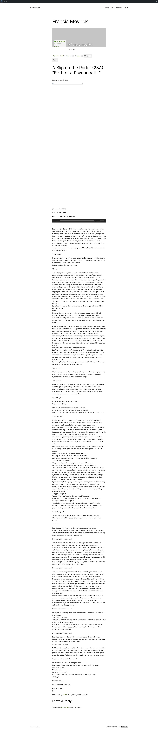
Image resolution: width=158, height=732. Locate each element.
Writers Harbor (35, 7)
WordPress (124, 727)
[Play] (54, 221)
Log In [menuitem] (5, 1)
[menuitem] (1, 1)
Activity (55, 56)
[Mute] (99, 221)
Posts (55, 60)
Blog (87, 56)
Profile (62, 56)
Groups (78, 56)
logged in (64, 707)
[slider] (102, 220)
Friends (69, 56)
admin (65, 695)
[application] (79, 221)
